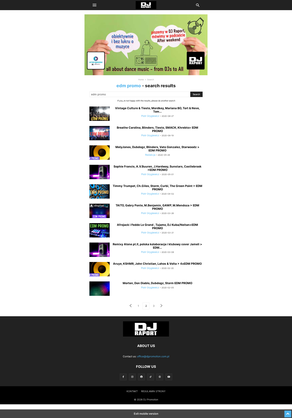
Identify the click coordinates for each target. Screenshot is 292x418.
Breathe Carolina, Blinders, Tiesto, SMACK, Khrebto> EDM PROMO (157, 129)
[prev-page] (130, 306)
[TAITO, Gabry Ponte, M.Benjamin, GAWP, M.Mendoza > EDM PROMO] (99, 211)
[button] (94, 5)
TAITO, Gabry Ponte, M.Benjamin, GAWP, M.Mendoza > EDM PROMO (157, 207)
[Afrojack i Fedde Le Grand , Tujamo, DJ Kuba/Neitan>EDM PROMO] (99, 230)
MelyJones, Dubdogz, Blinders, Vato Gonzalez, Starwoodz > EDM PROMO (157, 148)
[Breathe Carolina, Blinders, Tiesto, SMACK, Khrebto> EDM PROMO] (99, 133)
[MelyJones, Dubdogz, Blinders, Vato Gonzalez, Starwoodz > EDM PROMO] (99, 153)
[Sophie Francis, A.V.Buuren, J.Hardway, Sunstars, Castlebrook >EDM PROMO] (99, 172)
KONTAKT (132, 391)
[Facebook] (123, 376)
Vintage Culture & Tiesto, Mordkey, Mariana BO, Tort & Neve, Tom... (157, 109)
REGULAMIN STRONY (153, 391)
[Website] (159, 376)
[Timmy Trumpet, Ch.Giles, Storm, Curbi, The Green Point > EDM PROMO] (99, 191)
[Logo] (146, 335)
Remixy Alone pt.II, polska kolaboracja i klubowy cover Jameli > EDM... (157, 246)
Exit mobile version (146, 413)
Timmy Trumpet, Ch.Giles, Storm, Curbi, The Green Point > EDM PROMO (157, 187)
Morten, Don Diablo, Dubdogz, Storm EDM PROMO (157, 283)
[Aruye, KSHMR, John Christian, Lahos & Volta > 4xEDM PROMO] (99, 269)
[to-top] (287, 412)
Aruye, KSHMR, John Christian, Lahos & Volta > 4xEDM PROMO (157, 263)
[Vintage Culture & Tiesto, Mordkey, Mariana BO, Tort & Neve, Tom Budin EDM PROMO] (99, 114)
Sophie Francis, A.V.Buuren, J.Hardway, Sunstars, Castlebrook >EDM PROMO (157, 168)
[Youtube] (168, 376)
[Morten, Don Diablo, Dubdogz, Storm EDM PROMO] (99, 289)
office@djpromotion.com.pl (153, 356)
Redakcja (150, 154)
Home (141, 79)
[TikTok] (150, 376)
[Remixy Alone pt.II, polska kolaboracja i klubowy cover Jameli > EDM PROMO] (99, 250)
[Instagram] (132, 376)
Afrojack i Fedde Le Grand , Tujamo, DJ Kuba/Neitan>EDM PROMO (157, 226)
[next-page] (161, 306)
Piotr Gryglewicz (150, 115)
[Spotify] (141, 376)
